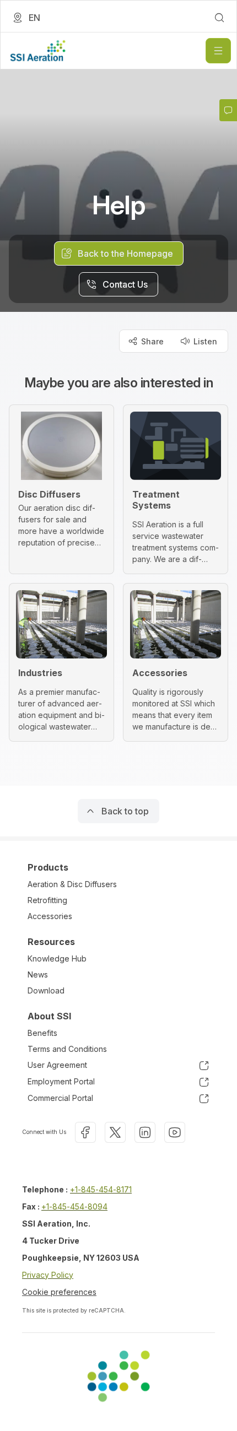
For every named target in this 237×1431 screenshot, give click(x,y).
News (38, 974)
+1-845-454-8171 (101, 1189)
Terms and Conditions (67, 1049)
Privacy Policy (47, 1274)
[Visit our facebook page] (85, 1132)
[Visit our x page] (115, 1132)
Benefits (42, 1033)
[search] (219, 17)
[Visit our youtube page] (174, 1132)
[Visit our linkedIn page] (144, 1132)
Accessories (50, 916)
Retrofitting (47, 900)
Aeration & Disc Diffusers (72, 884)
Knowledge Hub (57, 958)
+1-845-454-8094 (74, 1206)
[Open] (218, 50)
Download (46, 990)
